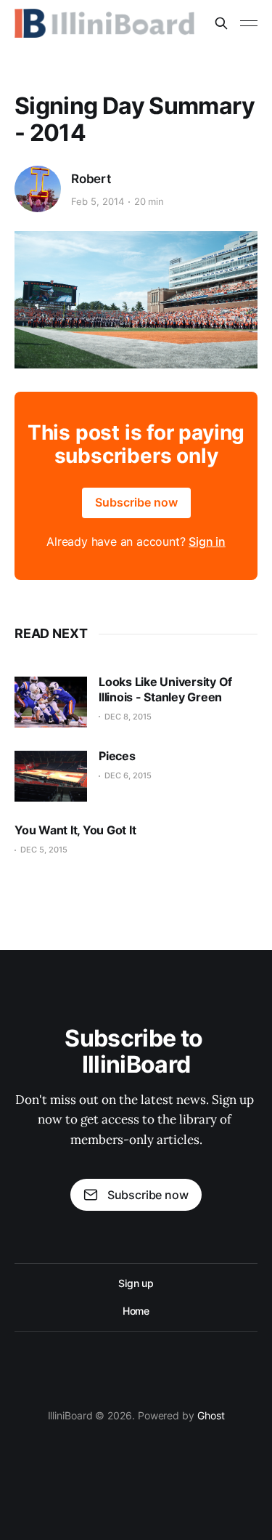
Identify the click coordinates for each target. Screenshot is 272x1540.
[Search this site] (221, 23)
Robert (91, 179)
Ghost (211, 1415)
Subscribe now (136, 502)
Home (136, 1311)
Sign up (136, 1283)
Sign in (207, 541)
